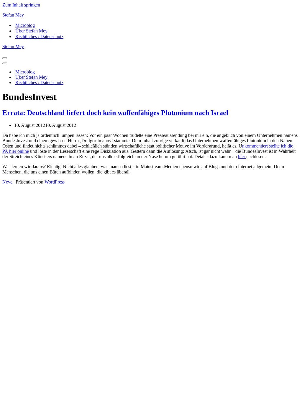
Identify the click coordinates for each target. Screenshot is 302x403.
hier (242, 156)
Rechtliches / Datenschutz (39, 36)
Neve (7, 181)
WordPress (55, 181)
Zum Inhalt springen (21, 4)
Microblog (25, 25)
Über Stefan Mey (31, 30)
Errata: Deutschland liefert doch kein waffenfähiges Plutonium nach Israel (115, 113)
